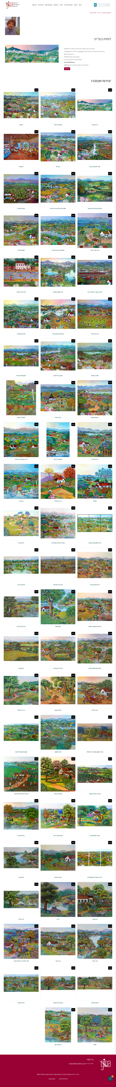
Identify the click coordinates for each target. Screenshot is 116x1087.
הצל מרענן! (58, 710)
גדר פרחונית (58, 501)
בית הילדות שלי (21, 292)
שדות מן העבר (21, 334)
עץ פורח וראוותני (58, 1003)
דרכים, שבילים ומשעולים (95, 877)
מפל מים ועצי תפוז (94, 167)
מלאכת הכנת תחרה (58, 334)
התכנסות (21, 668)
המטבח (21, 167)
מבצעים (56, 5)
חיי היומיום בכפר (95, 585)
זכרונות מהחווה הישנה (94, 626)
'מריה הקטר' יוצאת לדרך (94, 292)
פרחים (58, 167)
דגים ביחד (21, 543)
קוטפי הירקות (21, 417)
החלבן (21, 125)
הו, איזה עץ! (21, 710)
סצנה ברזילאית (58, 376)
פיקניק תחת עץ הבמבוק (95, 208)
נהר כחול (95, 961)
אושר (94, 1045)
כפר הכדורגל (95, 334)
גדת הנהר (21, 919)
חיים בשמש (21, 1003)
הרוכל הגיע (95, 459)
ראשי (80, 5)
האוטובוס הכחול (21, 376)
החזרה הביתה (58, 794)
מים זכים (21, 877)
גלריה (61, 5)
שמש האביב (21, 250)
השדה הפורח (95, 376)
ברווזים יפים (21, 836)
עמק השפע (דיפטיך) (21, 752)
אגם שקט (58, 626)
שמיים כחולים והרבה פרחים (58, 208)
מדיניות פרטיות (63, 1079)
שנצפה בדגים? (58, 459)
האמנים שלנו (48, 5)
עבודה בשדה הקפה (95, 794)
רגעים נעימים (95, 417)
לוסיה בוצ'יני (93, 13)
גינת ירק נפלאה (58, 668)
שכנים (95, 501)
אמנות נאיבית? (68, 5)
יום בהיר (21, 501)
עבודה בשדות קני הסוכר (21, 794)
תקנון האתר (51, 1079)
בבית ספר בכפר (95, 250)
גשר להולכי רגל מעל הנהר (21, 961)
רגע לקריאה (58, 1045)
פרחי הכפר (58, 417)
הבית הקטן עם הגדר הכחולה (95, 752)
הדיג (58, 919)
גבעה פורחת (94, 1003)
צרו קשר (34, 5)
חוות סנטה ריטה (58, 836)
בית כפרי (58, 961)
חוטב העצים (58, 877)
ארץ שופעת (58, 752)
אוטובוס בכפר (58, 125)
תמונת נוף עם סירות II (58, 250)
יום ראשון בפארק (58, 292)
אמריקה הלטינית (106, 13)
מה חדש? (41, 5)
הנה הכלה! (95, 710)
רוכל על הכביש (21, 626)
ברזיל (99, 13)
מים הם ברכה (21, 585)
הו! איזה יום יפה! (58, 585)
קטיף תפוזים (21, 208)
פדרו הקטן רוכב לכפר (21, 459)
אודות (75, 5)
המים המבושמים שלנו (95, 668)
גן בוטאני (95, 919)
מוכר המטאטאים (95, 836)
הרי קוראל (95, 125)
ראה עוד (67, 69)
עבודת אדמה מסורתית (58, 543)
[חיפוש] (95, 5)
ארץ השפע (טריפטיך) (95, 543)
